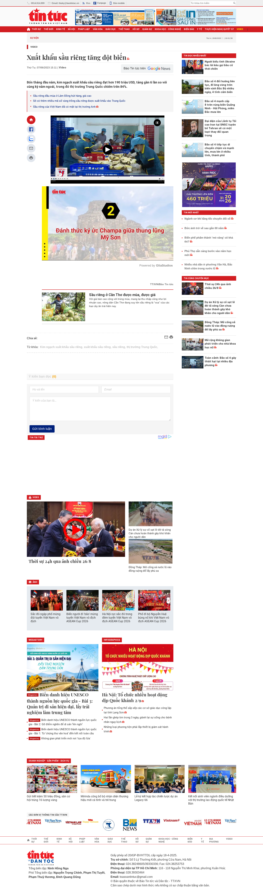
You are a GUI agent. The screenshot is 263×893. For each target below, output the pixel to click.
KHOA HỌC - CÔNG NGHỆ (168, 29)
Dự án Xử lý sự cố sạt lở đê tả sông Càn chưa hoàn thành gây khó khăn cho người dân (150, 533)
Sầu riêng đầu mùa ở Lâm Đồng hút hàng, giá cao (62, 95)
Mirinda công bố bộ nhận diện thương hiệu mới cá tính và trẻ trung (104, 798)
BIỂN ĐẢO (189, 29)
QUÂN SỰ (147, 29)
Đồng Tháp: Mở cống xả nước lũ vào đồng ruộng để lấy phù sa (150, 569)
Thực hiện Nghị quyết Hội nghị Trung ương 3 (163, 38)
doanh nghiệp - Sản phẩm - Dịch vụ (49, 761)
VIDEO (240, 29)
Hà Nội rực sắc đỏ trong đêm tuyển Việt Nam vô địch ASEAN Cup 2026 (117, 617)
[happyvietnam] (72, 821)
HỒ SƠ (136, 29)
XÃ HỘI (71, 29)
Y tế (199, 29)
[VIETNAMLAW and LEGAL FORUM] (56, 823)
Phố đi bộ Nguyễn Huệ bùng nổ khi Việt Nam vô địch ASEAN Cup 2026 (153, 617)
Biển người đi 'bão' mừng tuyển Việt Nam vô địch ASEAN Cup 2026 (82, 617)
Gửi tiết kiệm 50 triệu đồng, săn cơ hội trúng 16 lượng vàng (48, 798)
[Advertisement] (100, 363)
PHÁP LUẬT (84, 29)
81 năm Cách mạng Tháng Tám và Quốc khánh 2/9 (70, 38)
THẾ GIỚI (48, 29)
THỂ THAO (124, 29)
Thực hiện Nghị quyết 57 (219, 29)
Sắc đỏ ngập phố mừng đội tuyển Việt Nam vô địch (45, 617)
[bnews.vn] (113, 825)
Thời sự (36, 29)
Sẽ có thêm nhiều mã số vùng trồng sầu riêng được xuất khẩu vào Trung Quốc (79, 100)
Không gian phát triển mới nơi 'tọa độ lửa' (60, 738)
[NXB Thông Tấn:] (93, 825)
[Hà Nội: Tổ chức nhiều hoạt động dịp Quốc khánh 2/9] (138, 668)
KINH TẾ (60, 29)
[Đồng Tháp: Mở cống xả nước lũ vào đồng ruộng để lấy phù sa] (151, 551)
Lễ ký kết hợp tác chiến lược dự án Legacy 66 (156, 798)
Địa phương (214, 840)
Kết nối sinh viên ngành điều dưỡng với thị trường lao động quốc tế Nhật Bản (211, 800)
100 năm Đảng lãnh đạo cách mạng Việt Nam (114, 38)
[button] (168, 600)
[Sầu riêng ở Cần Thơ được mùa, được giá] (63, 306)
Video (33, 46)
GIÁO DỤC (110, 29)
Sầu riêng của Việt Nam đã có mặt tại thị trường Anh (64, 106)
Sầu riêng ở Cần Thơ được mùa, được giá (122, 295)
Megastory (32, 695)
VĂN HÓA (98, 29)
